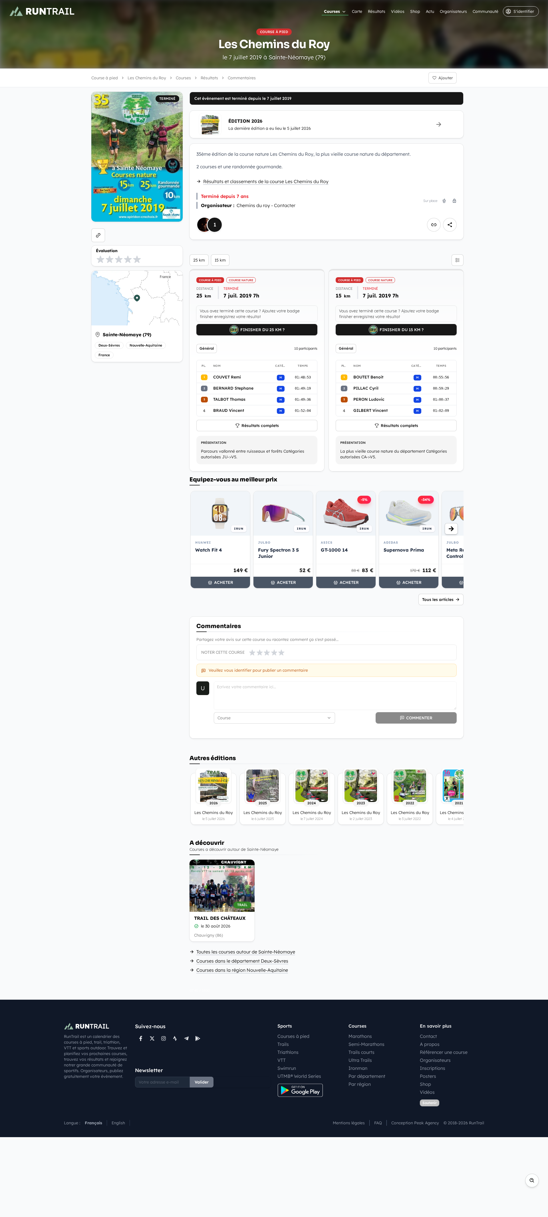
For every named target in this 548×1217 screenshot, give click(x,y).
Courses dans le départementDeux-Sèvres (242, 961)
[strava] (175, 1038)
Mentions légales (349, 1122)
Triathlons (288, 1052)
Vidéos (397, 11)
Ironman (357, 1068)
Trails (283, 1044)
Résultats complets (260, 425)
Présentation (213, 443)
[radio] (100, 259)
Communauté (485, 11)
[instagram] (163, 1038)
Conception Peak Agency (415, 1122)
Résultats (376, 11)
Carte (357, 11)
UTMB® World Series (299, 1076)
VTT (281, 1060)
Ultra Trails (360, 1060)
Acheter (223, 582)
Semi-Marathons (366, 1044)
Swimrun (286, 1068)
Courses (332, 11)
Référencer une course (444, 1052)
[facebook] (140, 1038)
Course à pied (104, 77)
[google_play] (198, 1038)
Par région (359, 1084)
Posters (428, 1076)
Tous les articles (438, 599)
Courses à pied (293, 1036)
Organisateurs (453, 11)
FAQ (378, 1122)
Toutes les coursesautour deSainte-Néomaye (245, 952)
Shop (415, 11)
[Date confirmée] (196, 926)
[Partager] (450, 225)
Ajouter (445, 77)
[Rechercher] (532, 1180)
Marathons (360, 1036)
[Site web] (98, 235)
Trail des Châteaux (219, 918)
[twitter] (152, 1038)
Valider (202, 1082)
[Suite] (451, 528)
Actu (430, 11)
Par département (366, 1076)
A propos (430, 1044)
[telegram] (186, 1038)
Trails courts (361, 1052)
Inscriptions (432, 1068)
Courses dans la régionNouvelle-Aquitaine (242, 970)
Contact (428, 1036)
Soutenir (429, 1103)
